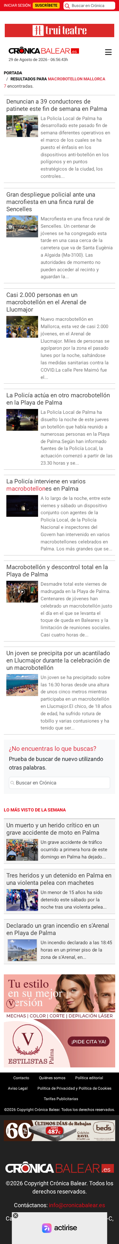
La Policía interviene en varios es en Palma (46, 485)
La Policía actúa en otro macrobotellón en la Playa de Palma (58, 399)
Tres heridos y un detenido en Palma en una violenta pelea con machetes (58, 879)
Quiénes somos (52, 1078)
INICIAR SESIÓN (17, 5)
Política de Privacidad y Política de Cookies (74, 1088)
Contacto (21, 1078)
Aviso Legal (18, 1088)
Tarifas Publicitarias (61, 1099)
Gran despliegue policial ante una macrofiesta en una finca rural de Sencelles (50, 202)
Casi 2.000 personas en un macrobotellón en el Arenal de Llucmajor (46, 302)
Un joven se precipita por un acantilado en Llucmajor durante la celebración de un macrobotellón (58, 660)
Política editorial (89, 1078)
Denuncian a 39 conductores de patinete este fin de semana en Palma (56, 105)
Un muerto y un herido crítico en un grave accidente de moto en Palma (52, 829)
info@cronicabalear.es (77, 1205)
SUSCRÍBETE (46, 5)
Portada (13, 73)
